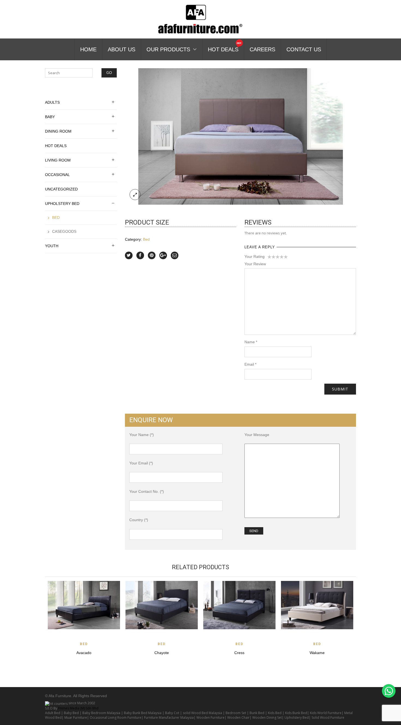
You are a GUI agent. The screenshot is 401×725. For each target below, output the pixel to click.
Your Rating (254, 256)
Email (250, 364)
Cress (239, 653)
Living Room (58, 160)
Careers (262, 49)
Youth (51, 246)
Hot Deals (223, 49)
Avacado (83, 653)
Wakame (317, 653)
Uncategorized (61, 189)
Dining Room (58, 131)
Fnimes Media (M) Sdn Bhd (78, 708)
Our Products (168, 49)
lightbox (135, 194)
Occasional (57, 174)
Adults (52, 102)
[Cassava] (240, 135)
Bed (146, 239)
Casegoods (64, 231)
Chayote (161, 653)
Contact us (303, 49)
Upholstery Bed (62, 203)
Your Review (255, 264)
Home (88, 49)
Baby (50, 117)
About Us (121, 49)
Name (250, 342)
